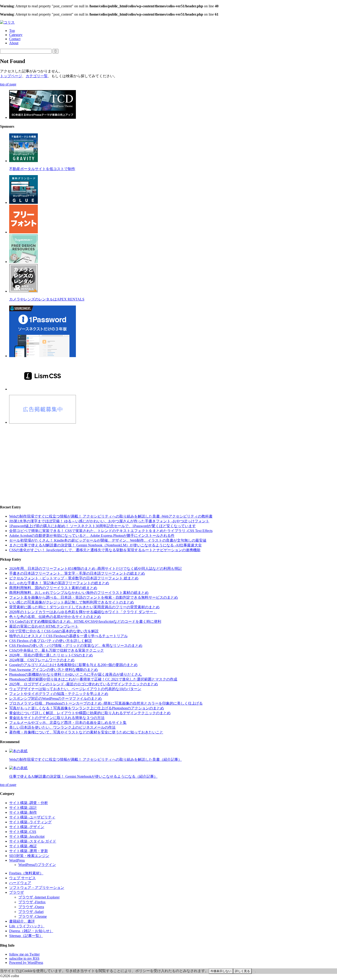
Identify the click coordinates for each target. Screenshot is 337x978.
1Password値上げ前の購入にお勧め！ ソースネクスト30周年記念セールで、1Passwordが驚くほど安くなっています (102, 526)
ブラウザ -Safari (31, 912)
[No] (253, 972)
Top (12, 31)
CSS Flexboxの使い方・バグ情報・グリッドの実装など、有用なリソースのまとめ (75, 645)
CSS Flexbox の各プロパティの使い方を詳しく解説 (50, 641)
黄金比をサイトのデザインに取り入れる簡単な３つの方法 (57, 718)
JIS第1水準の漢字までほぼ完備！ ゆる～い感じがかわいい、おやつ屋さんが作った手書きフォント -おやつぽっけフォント (109, 521)
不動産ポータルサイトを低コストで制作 (42, 169)
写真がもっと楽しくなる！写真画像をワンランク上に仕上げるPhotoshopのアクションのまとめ (86, 708)
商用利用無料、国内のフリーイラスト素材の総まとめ (53, 588)
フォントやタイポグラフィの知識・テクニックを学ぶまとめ (58, 694)
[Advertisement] (137, 460)
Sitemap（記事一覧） (26, 936)
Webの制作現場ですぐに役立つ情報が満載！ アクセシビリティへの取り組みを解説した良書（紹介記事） (95, 759)
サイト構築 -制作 (23, 812)
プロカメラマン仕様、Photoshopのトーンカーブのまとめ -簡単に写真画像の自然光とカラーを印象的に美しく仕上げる (106, 703)
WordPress (17, 860)
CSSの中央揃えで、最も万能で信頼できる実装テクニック (56, 650)
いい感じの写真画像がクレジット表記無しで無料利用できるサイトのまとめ (71, 602)
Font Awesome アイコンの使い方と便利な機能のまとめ (53, 670)
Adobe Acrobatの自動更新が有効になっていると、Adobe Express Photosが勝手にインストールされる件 (91, 535)
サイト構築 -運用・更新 (28, 851)
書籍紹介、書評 (22, 921)
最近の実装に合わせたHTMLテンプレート (43, 626)
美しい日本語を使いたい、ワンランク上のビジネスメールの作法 (62, 727)
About (13, 43)
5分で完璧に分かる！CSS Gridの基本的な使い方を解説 (54, 631)
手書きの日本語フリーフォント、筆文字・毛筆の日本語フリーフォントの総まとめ (77, 573)
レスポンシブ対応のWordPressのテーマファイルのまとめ (55, 698)
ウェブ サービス (22, 878)
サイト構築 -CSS (22, 832)
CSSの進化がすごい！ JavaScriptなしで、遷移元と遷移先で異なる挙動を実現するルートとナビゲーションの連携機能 (104, 550)
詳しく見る (242, 971)
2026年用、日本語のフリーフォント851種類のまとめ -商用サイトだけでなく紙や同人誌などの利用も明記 (95, 568)
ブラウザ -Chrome (32, 916)
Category (15, 35)
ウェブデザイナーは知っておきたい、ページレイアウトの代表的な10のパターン (75, 689)
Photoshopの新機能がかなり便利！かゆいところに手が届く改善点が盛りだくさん (75, 674)
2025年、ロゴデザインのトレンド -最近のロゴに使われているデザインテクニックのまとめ (83, 684)
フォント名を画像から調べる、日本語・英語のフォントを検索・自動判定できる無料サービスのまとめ (93, 597)
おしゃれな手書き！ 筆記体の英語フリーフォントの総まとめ (59, 583)
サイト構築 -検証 (23, 846)
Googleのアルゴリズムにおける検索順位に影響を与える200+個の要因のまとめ (73, 665)
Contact (14, 39)
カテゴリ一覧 (37, 76)
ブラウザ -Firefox (32, 902)
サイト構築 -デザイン (26, 827)
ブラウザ (16, 892)
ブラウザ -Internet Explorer (39, 897)
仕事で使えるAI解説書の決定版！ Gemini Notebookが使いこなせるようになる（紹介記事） (83, 776)
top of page (8, 84)
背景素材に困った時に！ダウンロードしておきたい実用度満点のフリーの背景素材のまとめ (84, 607)
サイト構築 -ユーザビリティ (32, 817)
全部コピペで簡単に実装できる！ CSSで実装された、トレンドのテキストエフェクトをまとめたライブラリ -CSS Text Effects (111, 531)
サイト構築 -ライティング (30, 822)
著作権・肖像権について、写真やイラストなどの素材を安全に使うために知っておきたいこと (86, 732)
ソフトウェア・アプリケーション (36, 888)
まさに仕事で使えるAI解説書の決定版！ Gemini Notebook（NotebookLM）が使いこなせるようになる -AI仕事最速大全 (105, 545)
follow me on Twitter (24, 954)
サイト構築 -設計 (23, 808)
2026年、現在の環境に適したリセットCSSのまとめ (51, 655)
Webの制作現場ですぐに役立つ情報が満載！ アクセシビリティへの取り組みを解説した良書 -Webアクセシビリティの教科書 (111, 516)
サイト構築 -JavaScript (26, 836)
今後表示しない (220, 971)
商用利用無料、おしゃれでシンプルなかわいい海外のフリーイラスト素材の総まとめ (79, 593)
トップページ (11, 76)
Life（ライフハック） (26, 926)
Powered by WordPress (26, 962)
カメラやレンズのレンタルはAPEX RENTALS (46, 299)
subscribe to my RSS (24, 958)
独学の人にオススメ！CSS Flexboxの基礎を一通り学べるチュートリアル (68, 636)
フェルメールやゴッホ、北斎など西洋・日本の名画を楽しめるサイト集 (68, 723)
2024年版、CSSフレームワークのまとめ (42, 660)
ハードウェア (20, 883)
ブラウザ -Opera (31, 907)
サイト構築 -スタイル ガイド (32, 841)
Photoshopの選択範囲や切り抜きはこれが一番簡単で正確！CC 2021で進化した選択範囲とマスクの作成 (93, 679)
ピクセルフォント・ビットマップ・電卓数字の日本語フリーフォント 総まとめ (73, 578)
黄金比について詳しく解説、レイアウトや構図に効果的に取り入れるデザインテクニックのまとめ (90, 713)
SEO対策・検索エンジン (29, 856)
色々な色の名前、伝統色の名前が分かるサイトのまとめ (55, 617)
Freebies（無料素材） (26, 873)
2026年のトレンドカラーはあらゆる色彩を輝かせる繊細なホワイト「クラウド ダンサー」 (83, 612)
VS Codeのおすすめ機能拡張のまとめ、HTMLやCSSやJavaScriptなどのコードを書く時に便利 (85, 621)
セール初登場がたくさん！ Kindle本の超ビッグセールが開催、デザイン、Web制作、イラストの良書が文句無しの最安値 (107, 540)
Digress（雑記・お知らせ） (31, 931)
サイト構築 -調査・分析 (28, 803)
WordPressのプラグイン (37, 865)
